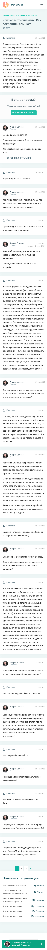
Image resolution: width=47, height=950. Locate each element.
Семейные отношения (27, 16)
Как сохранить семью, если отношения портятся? (15, 900)
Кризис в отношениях (12, 906)
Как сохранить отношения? (15, 886)
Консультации (8, 16)
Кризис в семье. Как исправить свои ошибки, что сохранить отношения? (15, 892)
